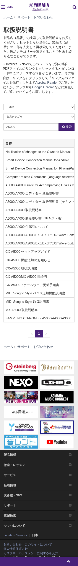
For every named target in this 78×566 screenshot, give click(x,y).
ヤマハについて (14, 525)
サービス (10, 475)
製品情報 (10, 454)
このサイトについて (38, 544)
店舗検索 (10, 515)
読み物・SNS (13, 495)
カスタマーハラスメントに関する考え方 (30, 553)
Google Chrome (43, 87)
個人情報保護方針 (15, 549)
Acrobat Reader (46, 82)
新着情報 (10, 485)
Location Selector (15, 535)
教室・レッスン (14, 465)
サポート (10, 505)
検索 (69, 127)
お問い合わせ (12, 544)
